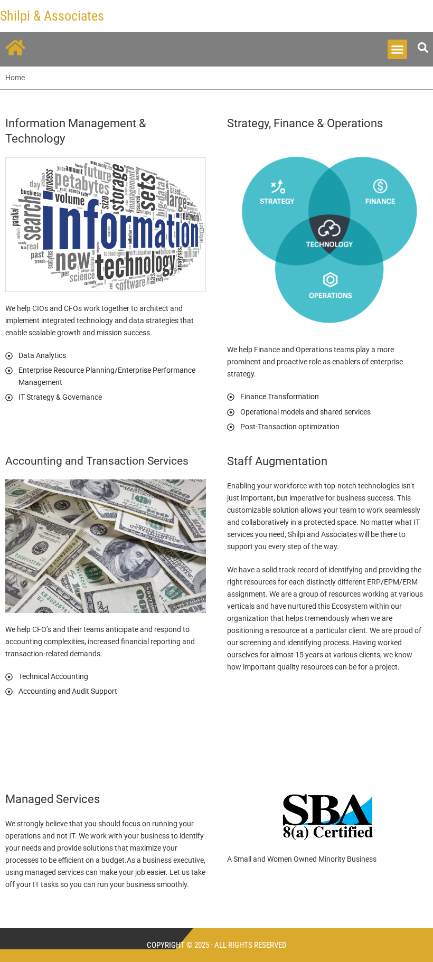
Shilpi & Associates (52, 16)
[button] (398, 50)
